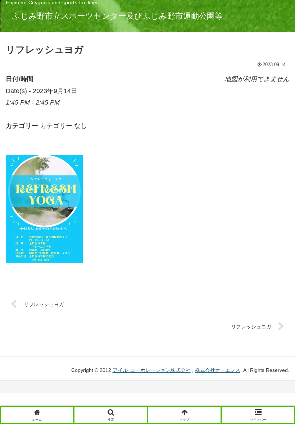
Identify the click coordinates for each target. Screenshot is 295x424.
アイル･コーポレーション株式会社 (152, 370)
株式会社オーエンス (217, 370)
